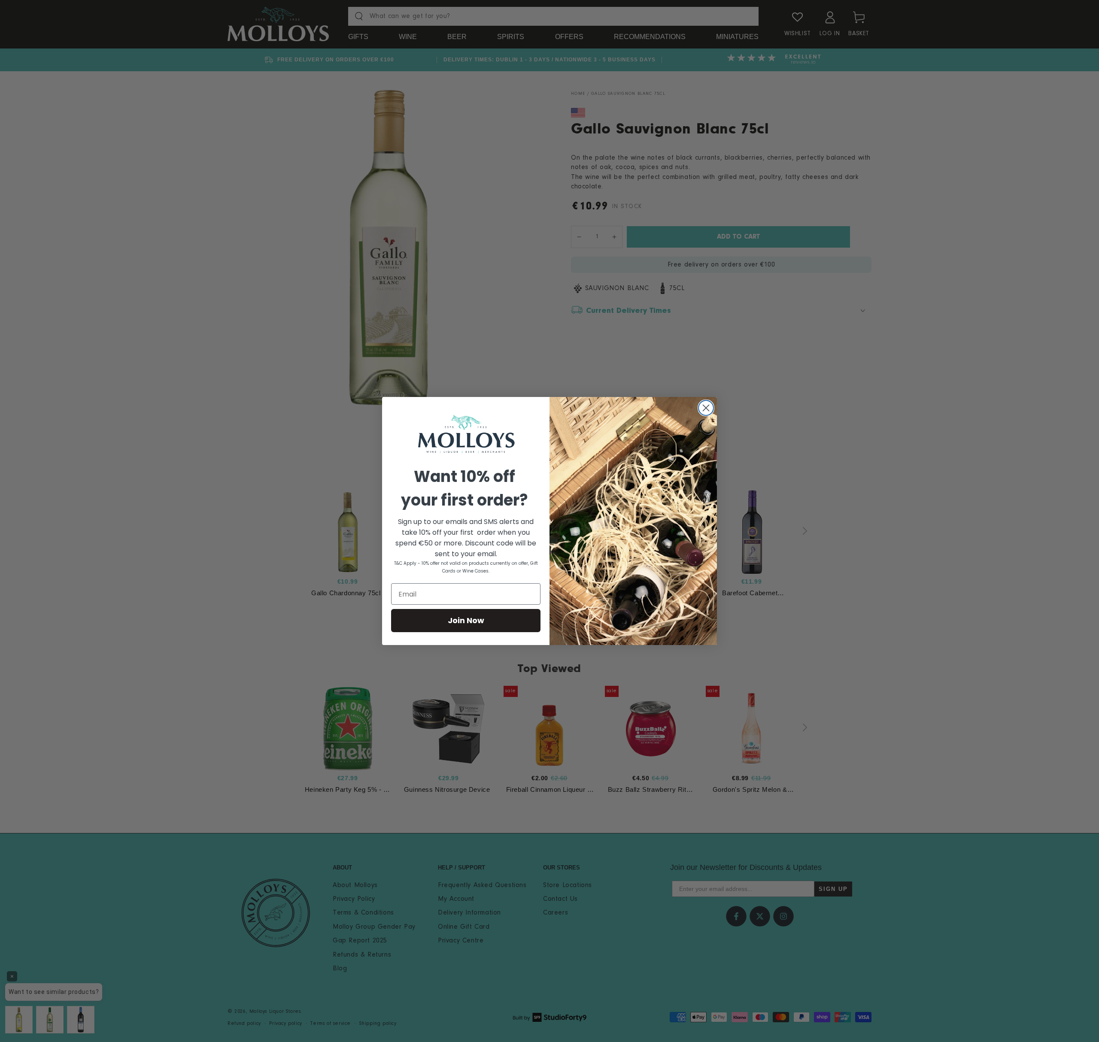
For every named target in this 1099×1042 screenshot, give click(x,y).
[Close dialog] (705, 407)
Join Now (466, 620)
